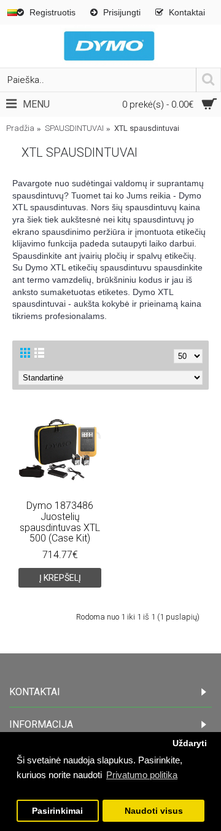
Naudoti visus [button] (154, 811)
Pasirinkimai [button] (57, 811)
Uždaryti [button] (190, 743)
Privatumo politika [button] (141, 775)
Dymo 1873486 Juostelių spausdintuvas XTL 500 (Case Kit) (60, 522)
